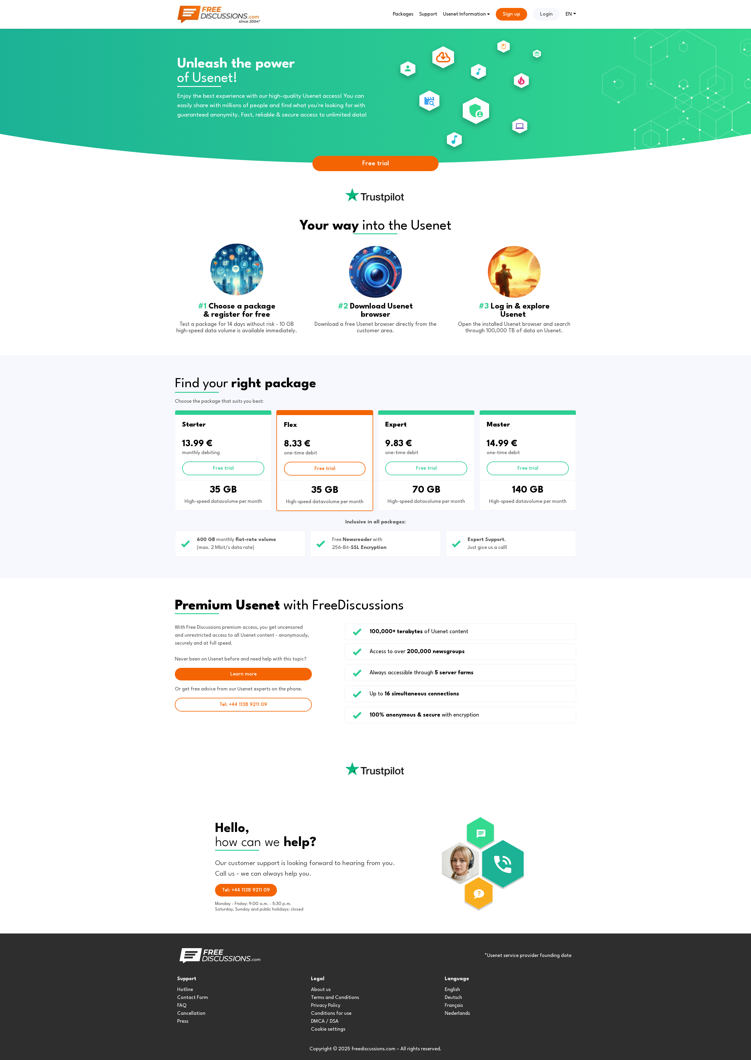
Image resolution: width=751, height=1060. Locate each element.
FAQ (182, 1005)
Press (182, 1021)
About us (321, 989)
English (452, 989)
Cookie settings (328, 1029)
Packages (403, 14)
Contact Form (192, 997)
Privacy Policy (325, 1005)
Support (428, 14)
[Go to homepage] (219, 14)
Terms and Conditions (335, 997)
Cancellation (191, 1013)
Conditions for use (331, 1013)
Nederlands (457, 1013)
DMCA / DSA (325, 1021)
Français (454, 1005)
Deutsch (453, 997)
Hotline (185, 989)
